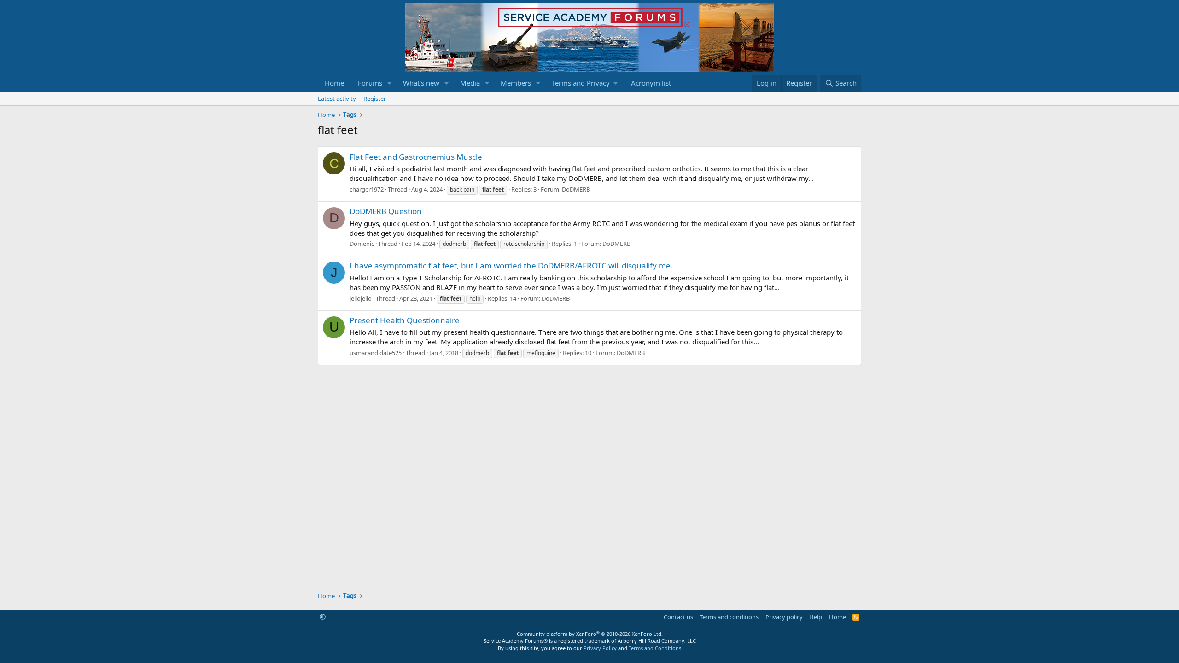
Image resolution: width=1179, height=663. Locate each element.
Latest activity (337, 98)
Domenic (362, 243)
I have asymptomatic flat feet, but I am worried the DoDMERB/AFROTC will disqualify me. (511, 265)
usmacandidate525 (376, 353)
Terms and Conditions (655, 648)
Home (334, 82)
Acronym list (651, 82)
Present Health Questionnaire (405, 320)
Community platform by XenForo (590, 633)
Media (470, 82)
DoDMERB (576, 189)
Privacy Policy (600, 648)
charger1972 (367, 189)
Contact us (678, 617)
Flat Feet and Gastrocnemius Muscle (416, 156)
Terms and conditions (729, 617)
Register (374, 98)
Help (815, 617)
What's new (421, 82)
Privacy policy (784, 617)
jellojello (361, 298)
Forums (370, 82)
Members (516, 82)
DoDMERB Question (386, 211)
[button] (389, 83)
